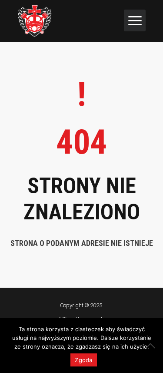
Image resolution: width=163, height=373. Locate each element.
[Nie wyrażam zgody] (152, 345)
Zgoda (83, 359)
